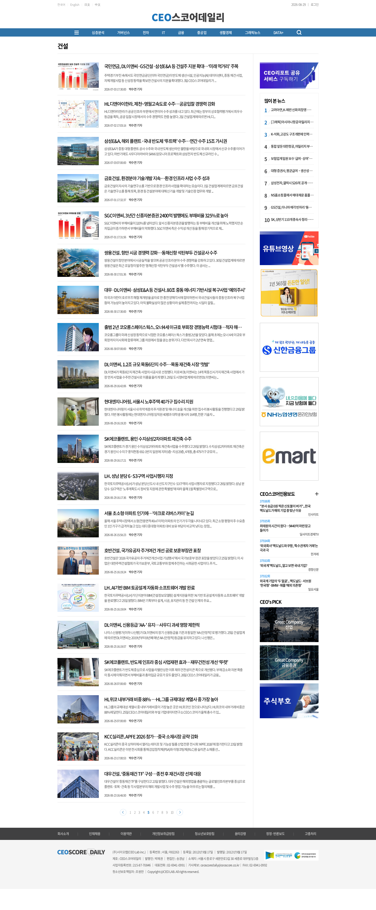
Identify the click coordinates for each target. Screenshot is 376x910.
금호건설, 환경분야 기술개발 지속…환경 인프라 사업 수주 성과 (156, 178)
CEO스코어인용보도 (277, 493)
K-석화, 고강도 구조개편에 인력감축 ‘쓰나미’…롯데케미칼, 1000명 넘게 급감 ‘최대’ (292, 134)
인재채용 (94, 833)
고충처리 (310, 833)
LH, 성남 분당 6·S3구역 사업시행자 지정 (138, 476)
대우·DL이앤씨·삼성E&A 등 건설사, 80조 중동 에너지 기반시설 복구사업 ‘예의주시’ (174, 289)
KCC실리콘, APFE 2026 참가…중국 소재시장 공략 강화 (151, 736)
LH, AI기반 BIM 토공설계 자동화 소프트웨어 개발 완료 (149, 587)
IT (163, 32)
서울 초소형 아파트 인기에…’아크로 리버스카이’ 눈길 (149, 513)
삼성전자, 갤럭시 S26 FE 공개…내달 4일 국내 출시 (292, 182)
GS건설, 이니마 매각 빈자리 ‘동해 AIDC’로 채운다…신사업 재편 (292, 207)
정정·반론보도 (275, 833)
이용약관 (126, 833)
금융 (181, 32)
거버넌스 (123, 32)
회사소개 (63, 833)
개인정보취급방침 (163, 833)
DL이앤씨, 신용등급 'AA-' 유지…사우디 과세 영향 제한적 (151, 624)
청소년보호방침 (204, 833)
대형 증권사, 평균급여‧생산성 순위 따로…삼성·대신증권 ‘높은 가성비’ (292, 170)
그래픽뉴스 (252, 32)
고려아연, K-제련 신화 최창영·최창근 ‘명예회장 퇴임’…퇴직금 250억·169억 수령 (292, 109)
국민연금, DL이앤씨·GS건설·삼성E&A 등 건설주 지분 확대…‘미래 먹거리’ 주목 (171, 66)
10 (172, 812)
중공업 (201, 32)
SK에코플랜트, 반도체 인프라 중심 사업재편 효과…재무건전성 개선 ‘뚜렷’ (166, 662)
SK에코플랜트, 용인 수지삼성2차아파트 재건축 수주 (147, 438)
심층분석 (98, 32)
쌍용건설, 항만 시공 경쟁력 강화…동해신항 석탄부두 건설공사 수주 (160, 252)
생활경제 (226, 32)
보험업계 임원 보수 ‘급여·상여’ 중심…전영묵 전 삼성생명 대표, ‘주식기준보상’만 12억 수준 (292, 158)
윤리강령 (240, 833)
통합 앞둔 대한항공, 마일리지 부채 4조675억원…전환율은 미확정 (292, 146)
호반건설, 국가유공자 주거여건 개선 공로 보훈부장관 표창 (152, 550)
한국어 (61, 4)
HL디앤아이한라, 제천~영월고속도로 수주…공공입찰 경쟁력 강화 (159, 103)
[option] (289, 292)
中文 (98, 4)
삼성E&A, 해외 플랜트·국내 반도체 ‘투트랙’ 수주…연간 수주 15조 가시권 (165, 141)
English (74, 4)
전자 (146, 32)
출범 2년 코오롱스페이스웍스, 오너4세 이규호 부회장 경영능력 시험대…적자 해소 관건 (177, 327)
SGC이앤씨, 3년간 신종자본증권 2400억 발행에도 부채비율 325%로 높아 (166, 215)
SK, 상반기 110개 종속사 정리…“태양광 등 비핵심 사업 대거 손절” (292, 219)
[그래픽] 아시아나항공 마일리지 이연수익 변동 (292, 121)
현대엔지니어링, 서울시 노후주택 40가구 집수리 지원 (148, 401)
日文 (87, 4)
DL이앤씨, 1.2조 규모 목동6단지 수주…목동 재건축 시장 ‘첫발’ (156, 364)
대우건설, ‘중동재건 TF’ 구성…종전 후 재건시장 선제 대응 (152, 773)
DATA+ (279, 32)
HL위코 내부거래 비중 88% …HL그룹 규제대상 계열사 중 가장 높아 (161, 699)
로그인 (315, 4)
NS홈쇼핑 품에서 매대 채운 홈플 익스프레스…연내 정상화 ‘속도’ (292, 195)
